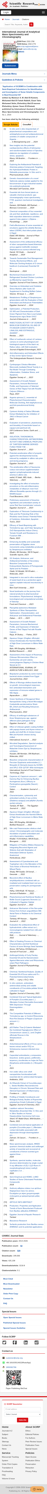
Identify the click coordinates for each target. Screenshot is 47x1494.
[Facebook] (15, 1342)
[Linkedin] (26, 1342)
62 (21, 1246)
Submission (10, 66)
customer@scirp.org (14, 1358)
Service (6, 1453)
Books (4, 1438)
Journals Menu (9, 74)
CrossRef (27, 124)
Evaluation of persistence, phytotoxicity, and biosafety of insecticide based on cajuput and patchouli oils (26, 425)
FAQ (5, 1303)
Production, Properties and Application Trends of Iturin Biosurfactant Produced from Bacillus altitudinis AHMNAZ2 (26, 1208)
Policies (29, 1453)
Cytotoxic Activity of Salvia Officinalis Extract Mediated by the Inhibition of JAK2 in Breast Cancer (24, 414)
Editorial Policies (32, 1434)
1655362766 (11, 1367)
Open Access (30, 1457)
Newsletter (8, 1289)
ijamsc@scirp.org (29, 49)
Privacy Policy (31, 1471)
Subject (5, 1434)
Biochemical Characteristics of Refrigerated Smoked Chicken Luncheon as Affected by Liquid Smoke (26, 277)
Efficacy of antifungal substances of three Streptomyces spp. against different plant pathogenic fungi (24, 718)
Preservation (30, 1464)
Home (7, 19)
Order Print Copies (9, 1464)
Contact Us (8, 1298)
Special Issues (31, 1449)
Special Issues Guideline (14, 1328)
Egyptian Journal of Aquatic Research (25, 1214)
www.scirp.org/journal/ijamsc (27, 46)
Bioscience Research (18, 1221)
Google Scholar (11, 124)
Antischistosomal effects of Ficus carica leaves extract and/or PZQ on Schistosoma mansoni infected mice (26, 1046)
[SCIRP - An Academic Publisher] (18, 4)
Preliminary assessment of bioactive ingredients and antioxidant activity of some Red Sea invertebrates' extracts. (25, 502)
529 (18, 1251)
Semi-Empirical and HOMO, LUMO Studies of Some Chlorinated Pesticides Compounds (26, 1179)
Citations (20, 51)
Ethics (27, 1431)
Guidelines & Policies (12, 80)
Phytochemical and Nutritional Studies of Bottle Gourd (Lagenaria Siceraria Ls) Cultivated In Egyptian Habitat (26, 899)
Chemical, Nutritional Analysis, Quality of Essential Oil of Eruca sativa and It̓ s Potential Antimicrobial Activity (26, 974)
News (4, 1449)
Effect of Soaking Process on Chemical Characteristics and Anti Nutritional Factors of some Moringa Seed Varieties (26, 943)
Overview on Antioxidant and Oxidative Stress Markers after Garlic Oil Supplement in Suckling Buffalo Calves (25, 288)
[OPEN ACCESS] (39, 4)
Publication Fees (32, 1445)
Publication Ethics (32, 1460)
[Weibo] (37, 1342)
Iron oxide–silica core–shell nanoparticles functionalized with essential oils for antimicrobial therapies (26, 1074)
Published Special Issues (14, 1323)
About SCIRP (32, 1427)
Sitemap (5, 1442)
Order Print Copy (10, 1294)
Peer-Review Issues (33, 1442)
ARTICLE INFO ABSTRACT (21, 1202)
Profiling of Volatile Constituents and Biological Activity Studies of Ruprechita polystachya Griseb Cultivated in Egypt (26, 1099)
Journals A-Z (7, 1431)
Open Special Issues (12, 1317)
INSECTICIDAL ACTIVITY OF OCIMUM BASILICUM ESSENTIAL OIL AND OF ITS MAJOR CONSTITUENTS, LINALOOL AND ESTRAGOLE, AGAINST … (26, 328)
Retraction (29, 1468)
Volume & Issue (8, 1479)
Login (6, 12)
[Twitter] (4, 1342)
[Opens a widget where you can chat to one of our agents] (37, 1489)
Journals (15, 19)
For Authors (30, 1438)
